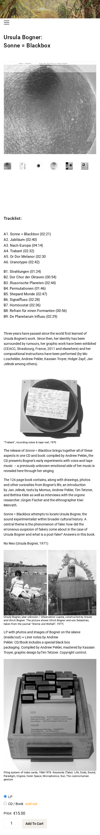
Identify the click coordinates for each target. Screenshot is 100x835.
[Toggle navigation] (6, 22)
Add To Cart (34, 824)
